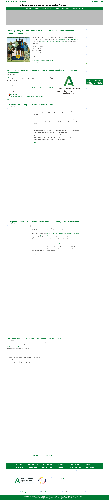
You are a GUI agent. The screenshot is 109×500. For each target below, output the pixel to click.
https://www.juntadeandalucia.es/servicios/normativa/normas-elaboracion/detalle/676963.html (31, 87)
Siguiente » (51, 455)
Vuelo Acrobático (47, 467)
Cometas (61, 464)
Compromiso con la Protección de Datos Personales (45, 498)
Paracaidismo (75, 464)
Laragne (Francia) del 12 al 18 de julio (50, 111)
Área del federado (76, 8)
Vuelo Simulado (75, 467)
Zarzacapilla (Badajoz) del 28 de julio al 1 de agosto (53, 41)
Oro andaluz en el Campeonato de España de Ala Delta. (30, 105)
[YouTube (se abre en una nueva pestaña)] (101, 1)
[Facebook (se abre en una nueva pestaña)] (95, 1)
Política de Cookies (70, 498)
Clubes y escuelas (46, 8)
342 (47, 455)
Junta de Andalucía (13, 77)
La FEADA (28, 8)
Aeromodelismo (33, 464)
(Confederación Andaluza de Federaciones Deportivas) (59, 235)
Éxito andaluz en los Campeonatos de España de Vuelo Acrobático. (35, 339)
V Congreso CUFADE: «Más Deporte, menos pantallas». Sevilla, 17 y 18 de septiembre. (43, 222)
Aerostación (47, 464)
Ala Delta (19, 464)
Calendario (36, 8)
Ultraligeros (33, 467)
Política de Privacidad (61, 498)
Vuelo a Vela (89, 467)
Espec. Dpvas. (65, 8)
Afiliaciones (56, 8)
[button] (83, 8)
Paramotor (89, 464)
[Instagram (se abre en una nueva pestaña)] (97, 1)
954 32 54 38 (10, 1)
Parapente (19, 467)
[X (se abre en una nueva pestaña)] (92, 1)
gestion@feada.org (21, 1)
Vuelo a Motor (61, 467)
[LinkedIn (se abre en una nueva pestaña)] (99, 1)
